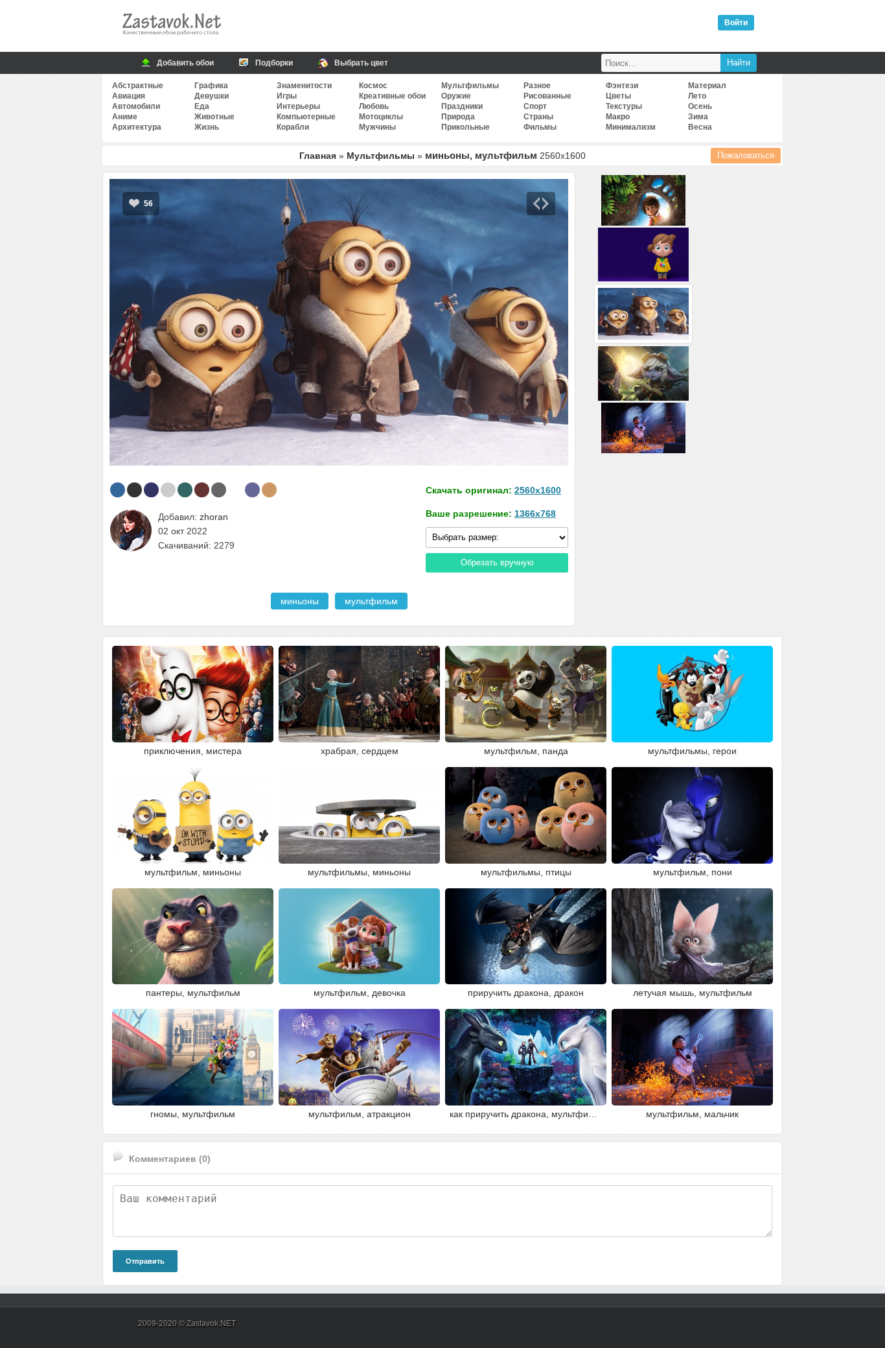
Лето (697, 96)
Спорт (535, 106)
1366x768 (535, 513)
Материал (707, 85)
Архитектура (136, 127)
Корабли (293, 127)
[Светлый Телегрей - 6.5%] (168, 489)
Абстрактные (137, 85)
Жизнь (206, 127)
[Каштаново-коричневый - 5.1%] (201, 489)
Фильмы (540, 127)
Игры (287, 96)
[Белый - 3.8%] (235, 489)
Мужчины (377, 127)
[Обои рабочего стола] (171, 38)
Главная (317, 155)
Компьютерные (306, 116)
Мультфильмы (470, 85)
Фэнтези (622, 85)
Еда (201, 106)
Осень (700, 106)
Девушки (211, 96)
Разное (537, 85)
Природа (458, 116)
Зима (698, 116)
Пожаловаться (745, 155)
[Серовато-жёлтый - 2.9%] (269, 489)
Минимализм (631, 127)
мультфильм (371, 601)
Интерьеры (298, 106)
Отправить (145, 1261)
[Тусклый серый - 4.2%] (218, 489)
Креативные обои (392, 96)
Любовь (374, 106)
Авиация (128, 96)
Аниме (124, 116)
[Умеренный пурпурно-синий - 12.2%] (151, 489)
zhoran (214, 517)
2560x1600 (537, 490)
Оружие (456, 96)
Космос (373, 85)
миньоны (300, 601)
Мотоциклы (381, 116)
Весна (700, 127)
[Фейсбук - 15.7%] (117, 489)
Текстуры (624, 106)
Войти (736, 22)
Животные (214, 116)
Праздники (462, 106)
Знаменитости (304, 85)
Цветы (618, 96)
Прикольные (465, 127)
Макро (618, 116)
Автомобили (136, 106)
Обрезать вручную (497, 562)
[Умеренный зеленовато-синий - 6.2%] (185, 489)
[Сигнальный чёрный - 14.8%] (134, 489)
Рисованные (547, 96)
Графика (211, 85)
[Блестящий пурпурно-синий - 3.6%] (252, 489)
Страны (538, 116)
